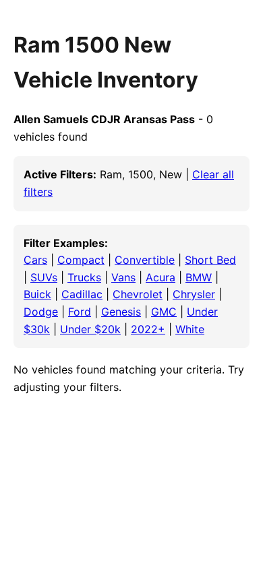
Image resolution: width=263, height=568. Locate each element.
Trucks (84, 277)
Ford (79, 311)
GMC (164, 311)
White (189, 329)
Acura (160, 277)
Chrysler (194, 294)
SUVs (43, 277)
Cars (35, 260)
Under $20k (90, 329)
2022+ (148, 329)
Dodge (41, 311)
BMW (198, 277)
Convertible (145, 260)
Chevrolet (138, 294)
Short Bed (210, 260)
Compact (81, 260)
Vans (123, 277)
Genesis (121, 311)
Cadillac (82, 294)
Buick (37, 294)
